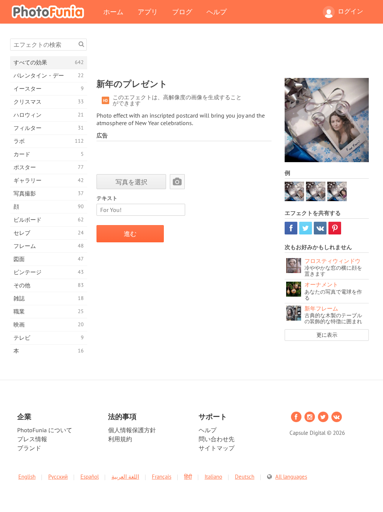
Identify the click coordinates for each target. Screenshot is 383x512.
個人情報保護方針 (132, 430)
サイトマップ (217, 448)
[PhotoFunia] (49, 11)
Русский (58, 476)
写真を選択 (131, 182)
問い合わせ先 (217, 439)
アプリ (148, 11)
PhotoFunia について (44, 430)
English (27, 476)
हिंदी (188, 476)
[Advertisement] (232, 55)
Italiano (213, 476)
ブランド (29, 448)
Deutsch (244, 476)
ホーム (113, 11)
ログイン (350, 11)
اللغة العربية (125, 476)
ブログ (182, 11)
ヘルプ (216, 11)
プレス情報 (32, 439)
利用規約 (120, 439)
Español (89, 476)
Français (161, 476)
